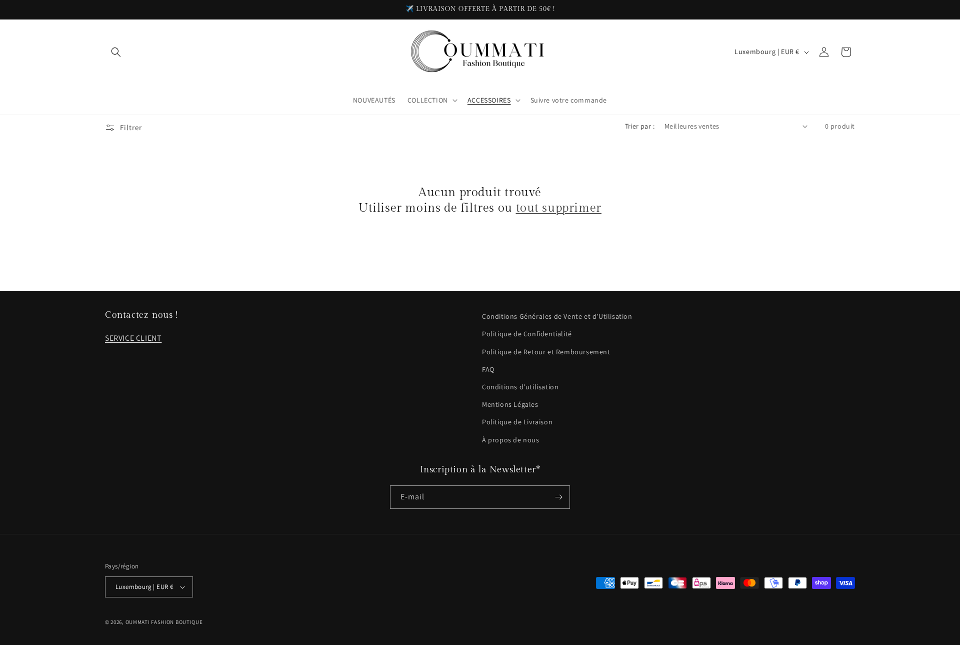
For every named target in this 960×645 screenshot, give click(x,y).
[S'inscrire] (559, 497)
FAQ (488, 369)
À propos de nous (511, 439)
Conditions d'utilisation (520, 386)
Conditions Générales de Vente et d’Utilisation (557, 316)
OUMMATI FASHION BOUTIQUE (164, 621)
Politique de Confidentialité (527, 333)
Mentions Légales (510, 404)
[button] (116, 52)
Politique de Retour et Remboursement (546, 351)
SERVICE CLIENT (133, 338)
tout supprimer (559, 208)
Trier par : (639, 126)
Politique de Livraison (517, 421)
